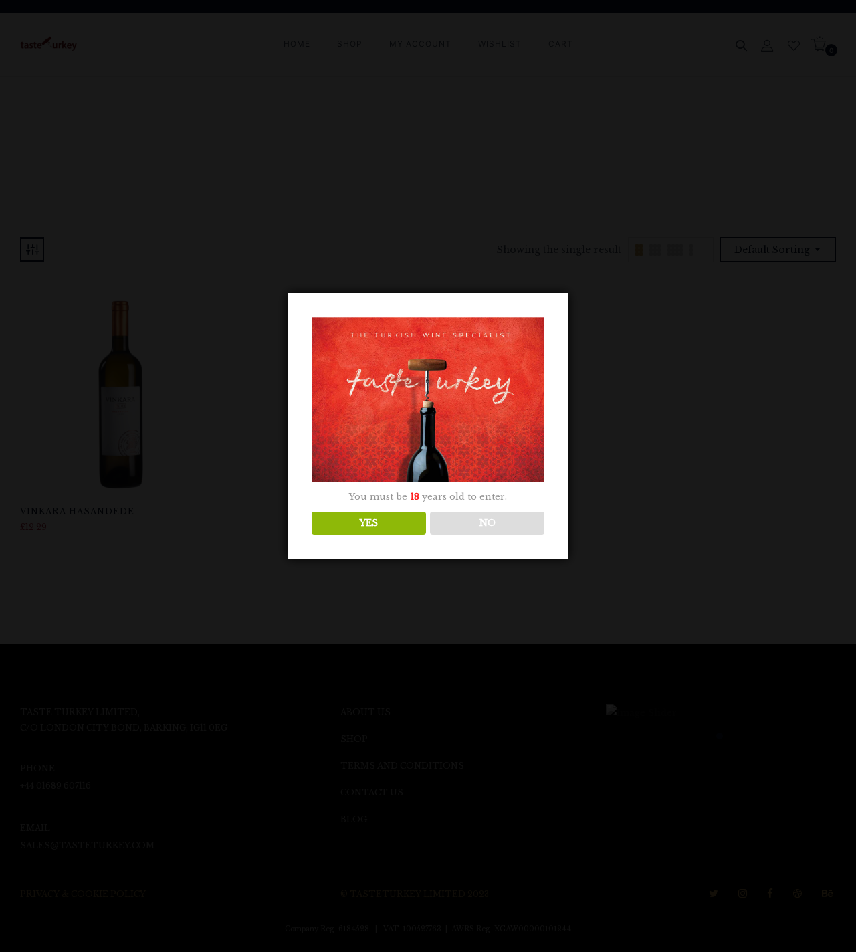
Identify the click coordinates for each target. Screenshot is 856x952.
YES (369, 523)
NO (487, 523)
